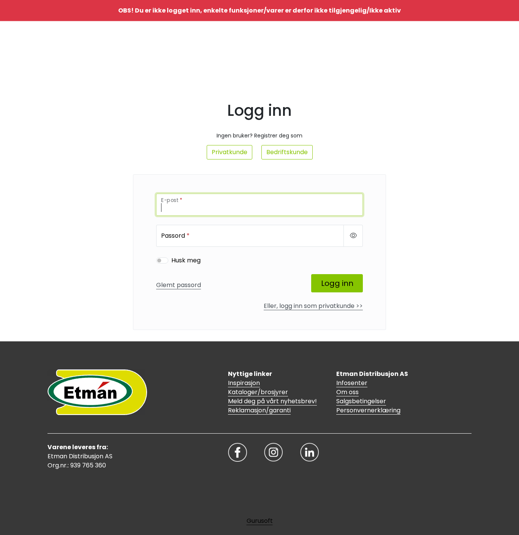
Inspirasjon (244, 383)
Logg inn (337, 283)
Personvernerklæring (368, 410)
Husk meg (186, 260)
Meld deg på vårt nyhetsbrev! (272, 401)
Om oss (347, 392)
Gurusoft (260, 520)
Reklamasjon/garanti (259, 410)
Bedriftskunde (287, 152)
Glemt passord (178, 285)
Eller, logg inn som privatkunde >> (313, 305)
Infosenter (351, 383)
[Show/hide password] (353, 236)
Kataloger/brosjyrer (258, 392)
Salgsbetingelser (361, 401)
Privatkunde (229, 152)
